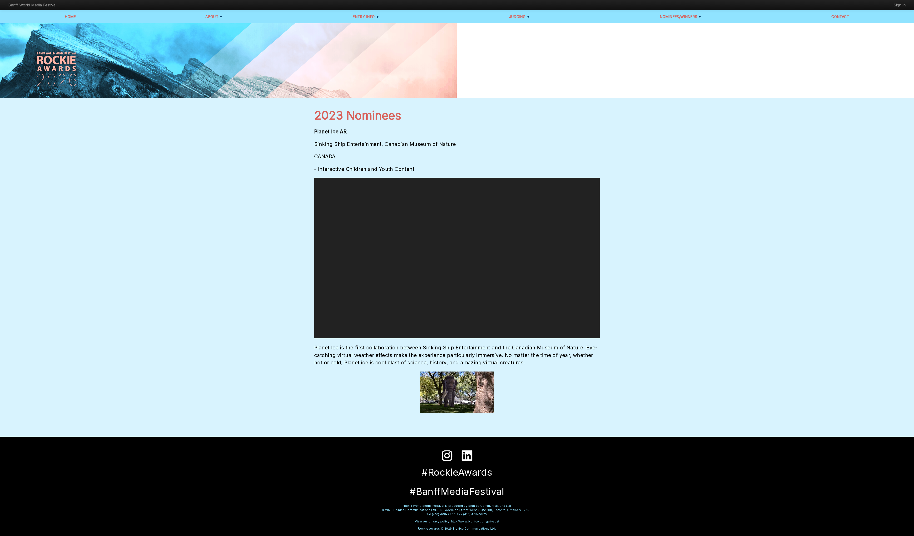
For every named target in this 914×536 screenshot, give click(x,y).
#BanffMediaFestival (457, 491)
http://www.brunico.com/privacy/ (475, 521)
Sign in (900, 5)
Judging (519, 16)
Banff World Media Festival (32, 5)
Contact (840, 16)
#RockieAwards (457, 472)
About (214, 16)
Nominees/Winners (681, 16)
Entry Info (366, 16)
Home (70, 16)
